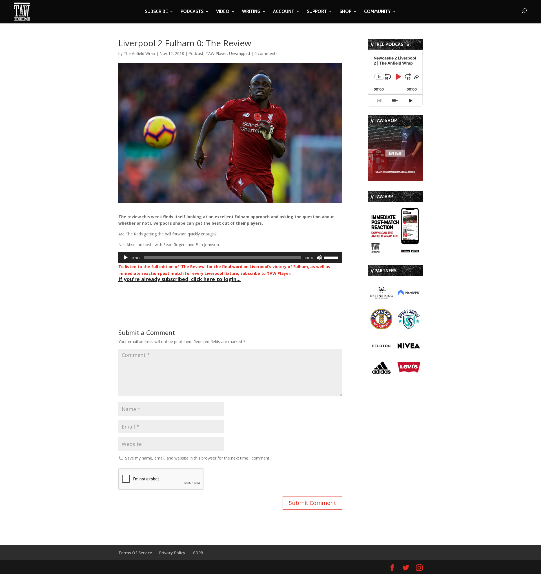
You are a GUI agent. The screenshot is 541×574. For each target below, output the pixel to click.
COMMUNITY (377, 11)
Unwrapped (239, 53)
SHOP (345, 11)
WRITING (251, 11)
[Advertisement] (184, 292)
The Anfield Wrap (139, 53)
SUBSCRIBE (156, 11)
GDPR (198, 552)
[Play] (125, 257)
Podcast (196, 53)
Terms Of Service (135, 552)
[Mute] (319, 257)
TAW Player (216, 53)
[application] (230, 257)
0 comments (266, 53)
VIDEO (222, 11)
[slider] (332, 257)
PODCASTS (192, 11)
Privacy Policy (172, 552)
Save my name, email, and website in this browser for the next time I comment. (197, 458)
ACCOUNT (283, 11)
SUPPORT (317, 11)
